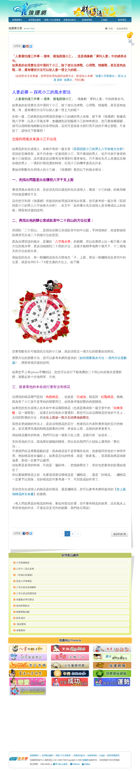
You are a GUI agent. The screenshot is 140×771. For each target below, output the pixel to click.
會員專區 (122, 19)
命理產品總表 (35, 19)
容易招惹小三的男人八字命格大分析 (98, 149)
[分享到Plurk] (27, 45)
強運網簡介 (17, 19)
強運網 (85, 759)
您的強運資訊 (113, 755)
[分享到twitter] (30, 45)
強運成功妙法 (70, 19)
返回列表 (118, 534)
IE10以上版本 (61, 764)
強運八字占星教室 (52, 19)
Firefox (87, 764)
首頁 (110, 28)
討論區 (104, 19)
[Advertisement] (70, 722)
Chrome (75, 764)
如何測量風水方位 (92, 358)
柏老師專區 (87, 19)
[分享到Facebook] (24, 45)
